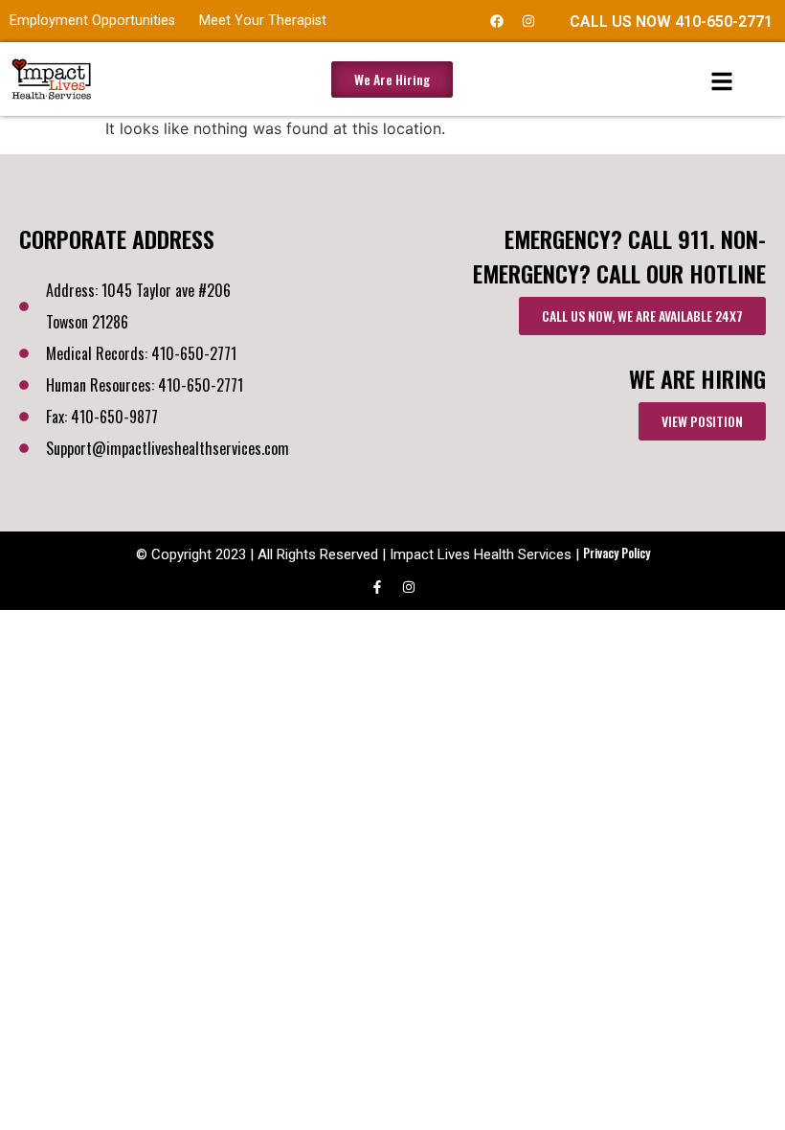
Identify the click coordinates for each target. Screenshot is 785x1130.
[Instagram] (528, 21)
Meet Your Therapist (262, 20)
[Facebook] (496, 21)
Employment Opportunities (92, 20)
